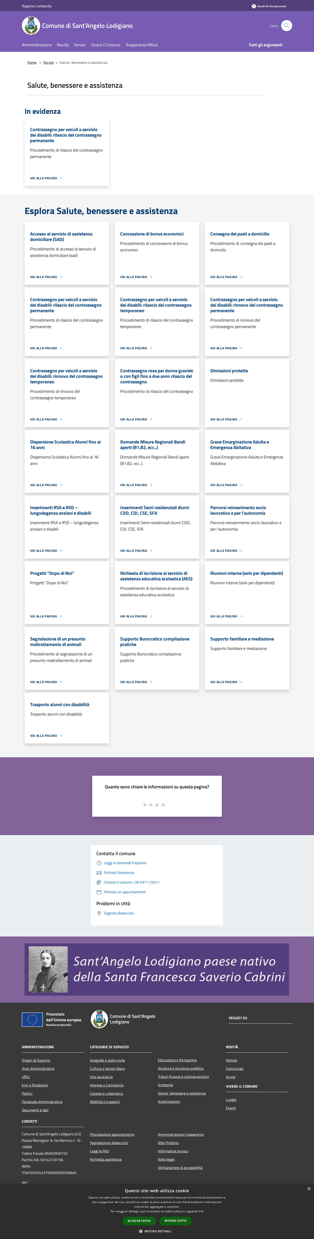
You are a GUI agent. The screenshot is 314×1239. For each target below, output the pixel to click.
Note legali (166, 1159)
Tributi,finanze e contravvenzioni (183, 1076)
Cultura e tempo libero (107, 1068)
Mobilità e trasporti (105, 1101)
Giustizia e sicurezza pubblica (180, 1068)
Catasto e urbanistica (106, 1093)
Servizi (48, 62)
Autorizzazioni (169, 1101)
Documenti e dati (35, 1110)
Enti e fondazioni (35, 1085)
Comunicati (235, 1068)
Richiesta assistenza (106, 1159)
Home (32, 62)
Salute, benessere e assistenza (182, 1093)
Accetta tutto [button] (139, 1221)
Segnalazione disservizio (109, 1142)
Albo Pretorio (168, 1142)
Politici (27, 1093)
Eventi (231, 1108)
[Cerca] (286, 25)
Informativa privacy (173, 1151)
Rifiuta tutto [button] (175, 1221)
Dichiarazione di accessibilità (180, 1167)
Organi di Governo (36, 1060)
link (201, 1211)
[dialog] (157, 1211)
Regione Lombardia (37, 6)
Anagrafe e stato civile (107, 1060)
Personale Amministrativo (42, 1101)
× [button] (309, 1189)
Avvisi (230, 1077)
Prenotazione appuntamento (112, 1134)
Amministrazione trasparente (181, 1134)
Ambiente (165, 1085)
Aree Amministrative (38, 1068)
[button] (157, 1231)
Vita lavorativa (101, 1077)
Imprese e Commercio (106, 1085)
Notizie (231, 1060)
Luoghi (231, 1099)
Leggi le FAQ (99, 1151)
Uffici (26, 1077)
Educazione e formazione (177, 1060)
